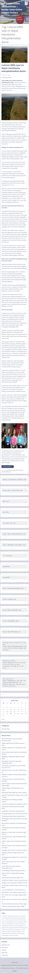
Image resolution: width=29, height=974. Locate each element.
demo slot (6, 501)
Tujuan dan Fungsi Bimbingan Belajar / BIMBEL (13, 906)
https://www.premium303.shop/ (12, 610)
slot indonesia (7, 555)
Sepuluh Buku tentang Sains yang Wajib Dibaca (13, 811)
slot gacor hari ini (9, 523)
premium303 (6, 566)
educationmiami (5, 729)
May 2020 (4, 950)
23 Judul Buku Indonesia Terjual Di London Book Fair (14, 880)
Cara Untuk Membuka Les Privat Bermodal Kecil (13, 890)
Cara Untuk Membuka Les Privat (11, 919)
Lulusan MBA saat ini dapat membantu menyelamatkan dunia (13, 68)
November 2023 (5, 945)
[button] (26, 2)
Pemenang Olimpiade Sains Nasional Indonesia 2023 (14, 813)
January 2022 (5, 947)
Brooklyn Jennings (7, 77)
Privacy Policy (14, 962)
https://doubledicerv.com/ (11, 680)
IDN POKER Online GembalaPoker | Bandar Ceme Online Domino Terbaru (11, 8)
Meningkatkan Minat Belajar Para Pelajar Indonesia (14, 792)
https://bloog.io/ (8, 662)
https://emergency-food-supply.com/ (14, 544)
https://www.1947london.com (11, 631)
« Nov (3, 719)
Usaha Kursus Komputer (13, 935)
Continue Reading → (8, 466)
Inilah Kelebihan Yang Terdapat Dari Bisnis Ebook (14, 892)
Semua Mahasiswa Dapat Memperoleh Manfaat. (13, 870)
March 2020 (4, 952)
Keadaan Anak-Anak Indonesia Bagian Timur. (12, 877)
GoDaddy (14, 971)
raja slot (6, 512)
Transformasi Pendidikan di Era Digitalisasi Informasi (14, 804)
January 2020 (5, 955)
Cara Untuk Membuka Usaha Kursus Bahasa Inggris (14, 904)
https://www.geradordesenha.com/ (13, 588)
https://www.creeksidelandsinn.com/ (14, 534)
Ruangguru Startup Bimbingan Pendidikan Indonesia (14, 882)
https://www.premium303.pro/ (8, 130)
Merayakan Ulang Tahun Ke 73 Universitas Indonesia (14, 850)
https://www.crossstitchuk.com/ (13, 490)
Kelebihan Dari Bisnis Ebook (20, 923)
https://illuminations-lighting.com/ (14, 479)
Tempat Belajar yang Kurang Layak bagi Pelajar (13, 816)
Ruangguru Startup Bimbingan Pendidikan (10, 927)
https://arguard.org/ (9, 599)
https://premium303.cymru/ (11, 621)
